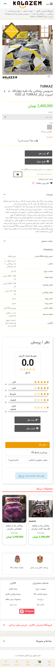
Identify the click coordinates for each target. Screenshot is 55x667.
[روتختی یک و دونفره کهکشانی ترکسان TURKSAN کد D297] (14, 508)
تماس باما (40, 604)
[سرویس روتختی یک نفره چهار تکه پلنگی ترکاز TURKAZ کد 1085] (9, 91)
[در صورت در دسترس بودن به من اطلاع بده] (18, 174)
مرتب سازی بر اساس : (37, 460)
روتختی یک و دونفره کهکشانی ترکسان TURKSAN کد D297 (14, 529)
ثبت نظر (42, 154)
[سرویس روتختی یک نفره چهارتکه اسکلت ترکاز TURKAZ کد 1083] (4, 91)
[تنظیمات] (5, 4)
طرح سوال (41, 162)
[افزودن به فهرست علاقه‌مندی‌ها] (33, 183)
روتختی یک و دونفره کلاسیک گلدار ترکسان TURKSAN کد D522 (40, 529)
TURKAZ (46, 86)
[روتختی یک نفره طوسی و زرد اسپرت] (49, 76)
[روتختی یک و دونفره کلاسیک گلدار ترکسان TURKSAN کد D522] (41, 508)
